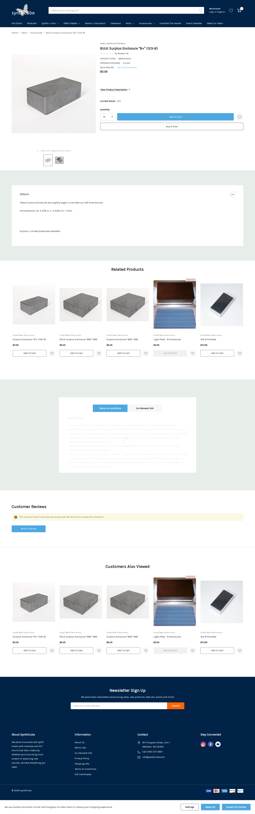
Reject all (210, 807)
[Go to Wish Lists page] (231, 10)
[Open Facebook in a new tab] (210, 744)
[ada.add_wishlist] (52, 353)
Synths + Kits (49, 23)
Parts (128, 23)
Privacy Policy (82, 758)
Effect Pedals (70, 23)
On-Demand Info (145, 408)
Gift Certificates (83, 774)
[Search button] (200, 10)
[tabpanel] (33, 317)
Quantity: (105, 109)
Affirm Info (80, 747)
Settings (189, 807)
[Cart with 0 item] (239, 10)
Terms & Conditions (110, 408)
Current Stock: (110, 101)
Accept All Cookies (236, 807)
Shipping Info (82, 763)
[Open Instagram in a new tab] (203, 744)
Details (24, 194)
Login (212, 12)
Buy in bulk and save (127, 67)
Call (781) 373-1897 (152, 751)
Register (221, 12)
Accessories (145, 23)
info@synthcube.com (153, 757)
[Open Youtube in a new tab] (217, 744)
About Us (79, 742)
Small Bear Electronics (112, 43)
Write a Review (28, 528)
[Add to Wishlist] (239, 116)
